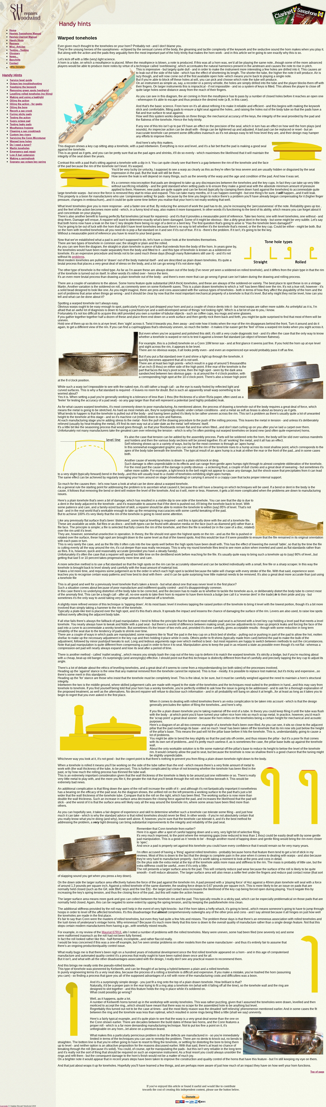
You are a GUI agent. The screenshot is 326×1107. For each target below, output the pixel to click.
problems (78, 256)
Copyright (4, 1106)
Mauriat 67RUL (112, 932)
